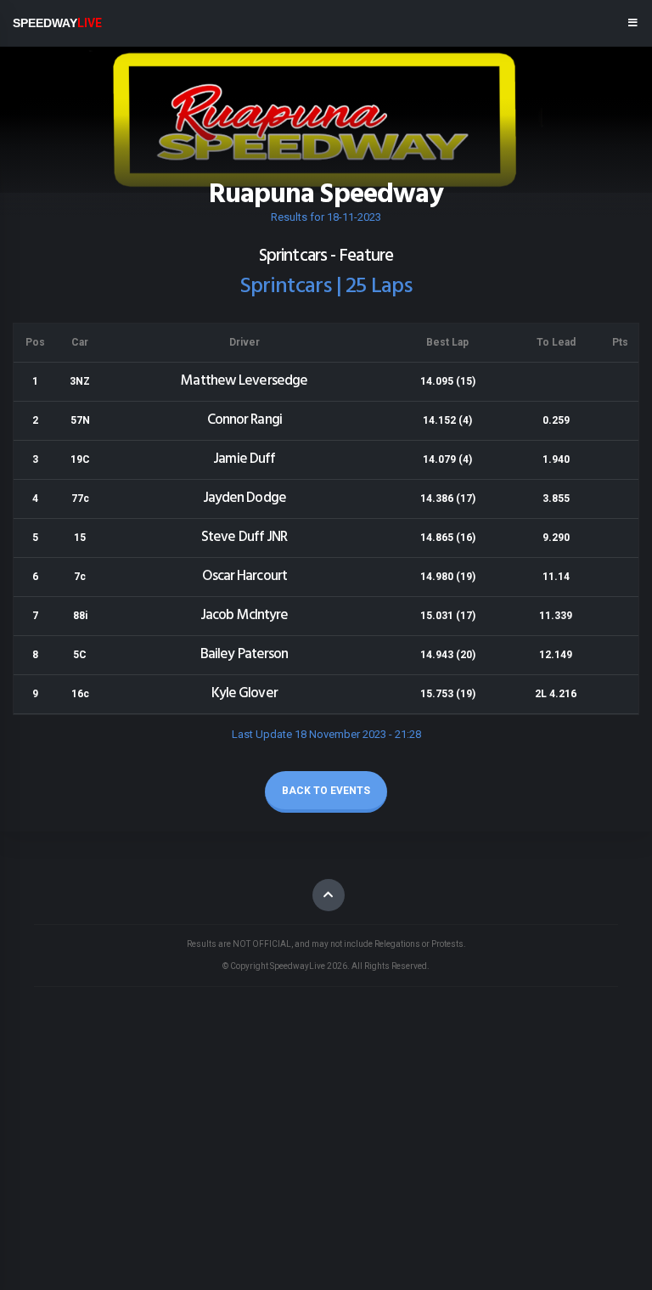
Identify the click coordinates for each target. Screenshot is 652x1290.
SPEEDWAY (57, 23)
